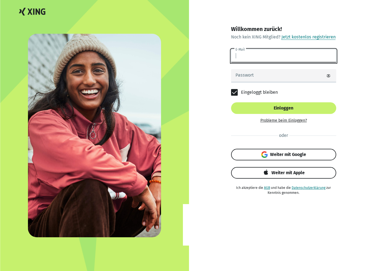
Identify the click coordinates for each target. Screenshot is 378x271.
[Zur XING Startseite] (32, 12)
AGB (267, 188)
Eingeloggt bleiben (259, 92)
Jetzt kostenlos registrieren (308, 37)
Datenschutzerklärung (308, 188)
